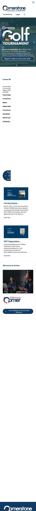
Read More (7, 217)
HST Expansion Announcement (12, 241)
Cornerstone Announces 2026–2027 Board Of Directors (15, 203)
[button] (2, 42)
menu (33, 2)
